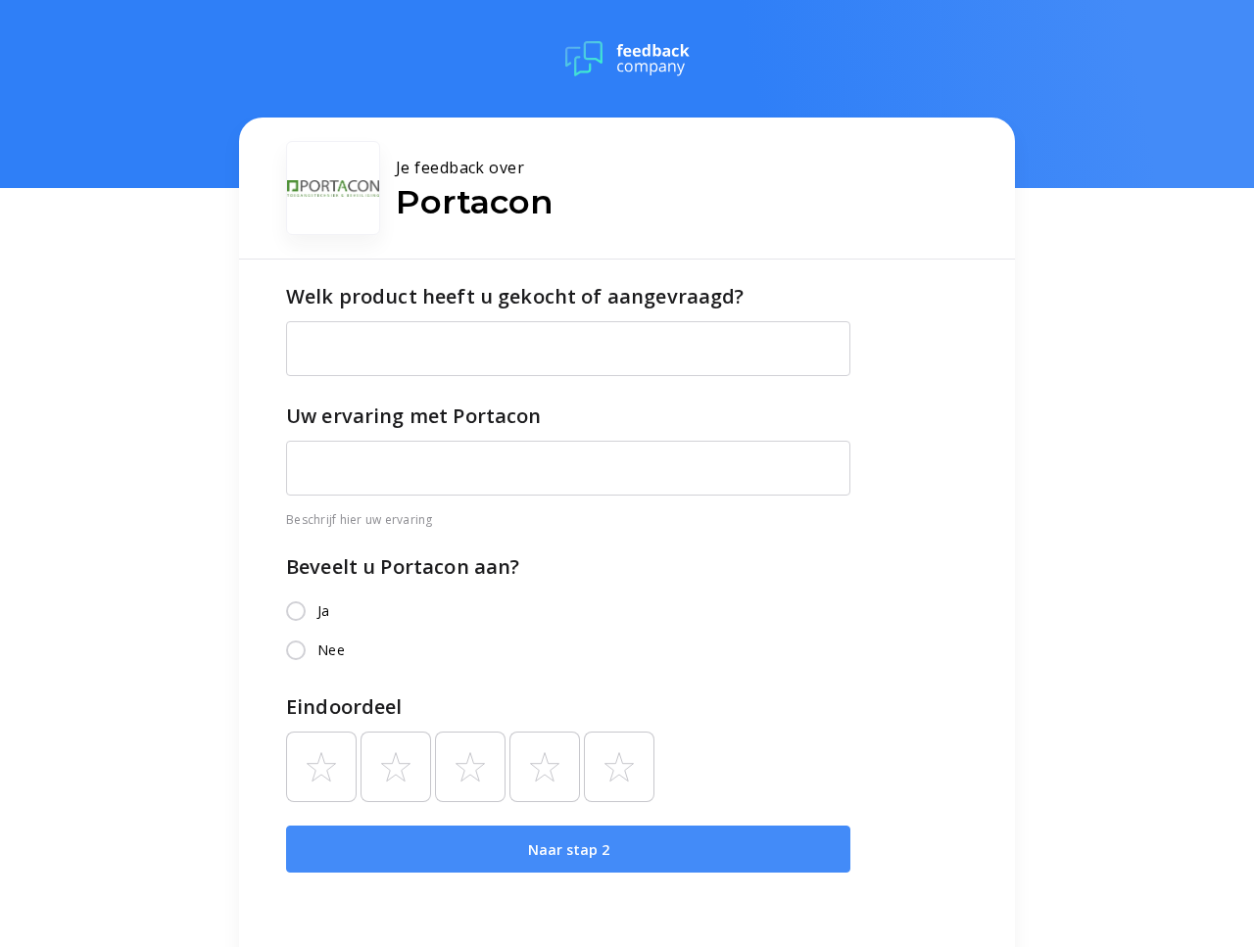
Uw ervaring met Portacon (414, 415)
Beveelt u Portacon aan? (402, 566)
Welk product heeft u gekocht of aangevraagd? (515, 296)
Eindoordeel (344, 706)
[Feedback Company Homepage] (627, 58)
